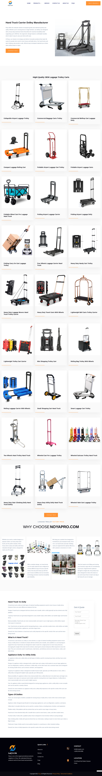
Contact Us (56, 3)
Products (36, 3)
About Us (66, 3)
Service (46, 3)
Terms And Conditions (66, 773)
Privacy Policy (56, 773)
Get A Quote (93, 3)
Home (28, 3)
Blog (39, 763)
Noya (39, 773)
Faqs (73, 3)
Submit (77, 633)
